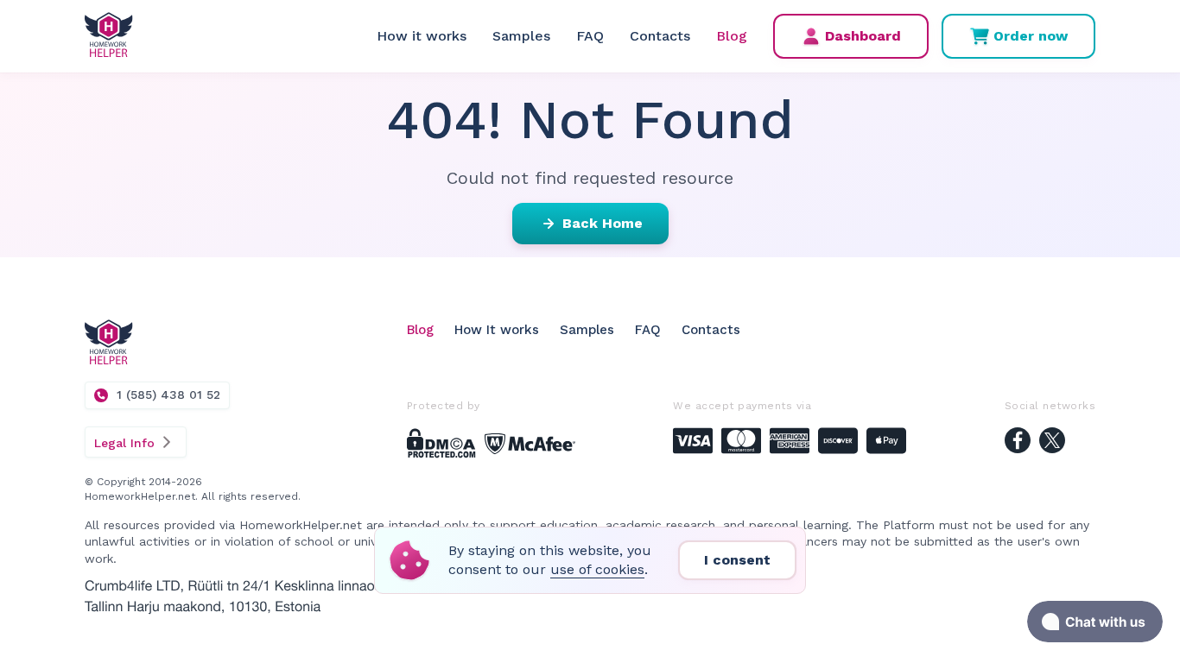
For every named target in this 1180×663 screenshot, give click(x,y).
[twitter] (1052, 442)
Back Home (602, 223)
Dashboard (863, 36)
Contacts (660, 36)
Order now (1030, 36)
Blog (731, 36)
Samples (521, 36)
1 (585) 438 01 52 (168, 394)
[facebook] (1018, 442)
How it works (421, 36)
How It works (496, 330)
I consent (737, 560)
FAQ (590, 36)
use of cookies (597, 569)
